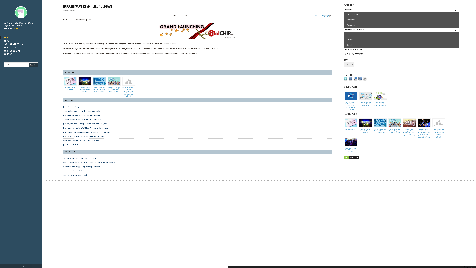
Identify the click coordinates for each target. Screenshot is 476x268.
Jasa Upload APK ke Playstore (73, 145)
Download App (12, 50)
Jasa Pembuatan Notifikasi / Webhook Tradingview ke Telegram (85, 128)
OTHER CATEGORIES (354, 54)
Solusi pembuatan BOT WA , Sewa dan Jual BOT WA (81, 141)
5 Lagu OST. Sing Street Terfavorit (75, 175)
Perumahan (351, 25)
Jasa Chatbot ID (13, 44)
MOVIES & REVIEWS (353, 50)
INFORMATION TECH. (354, 30)
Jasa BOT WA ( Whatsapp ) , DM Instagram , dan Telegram (83, 136)
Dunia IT (350, 35)
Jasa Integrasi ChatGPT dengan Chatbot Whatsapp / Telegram (85, 124)
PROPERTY (350, 9)
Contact (9, 54)
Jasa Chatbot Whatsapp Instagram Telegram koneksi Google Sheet (87, 132)
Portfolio (10, 47)
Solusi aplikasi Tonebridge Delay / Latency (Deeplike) (82, 111)
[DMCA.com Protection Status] (352, 159)
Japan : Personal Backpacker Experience (77, 107)
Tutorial (350, 40)
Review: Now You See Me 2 (72, 171)
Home (7, 37)
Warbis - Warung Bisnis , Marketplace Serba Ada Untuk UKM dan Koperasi (89, 162)
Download (350, 45)
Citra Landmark (352, 15)
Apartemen (351, 20)
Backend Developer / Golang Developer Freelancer (81, 158)
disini (16, 28)
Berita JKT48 (349, 65)
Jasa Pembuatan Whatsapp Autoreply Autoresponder (82, 115)
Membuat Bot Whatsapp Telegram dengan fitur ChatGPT (83, 119)
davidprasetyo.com (470, 267)
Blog (6, 40)
